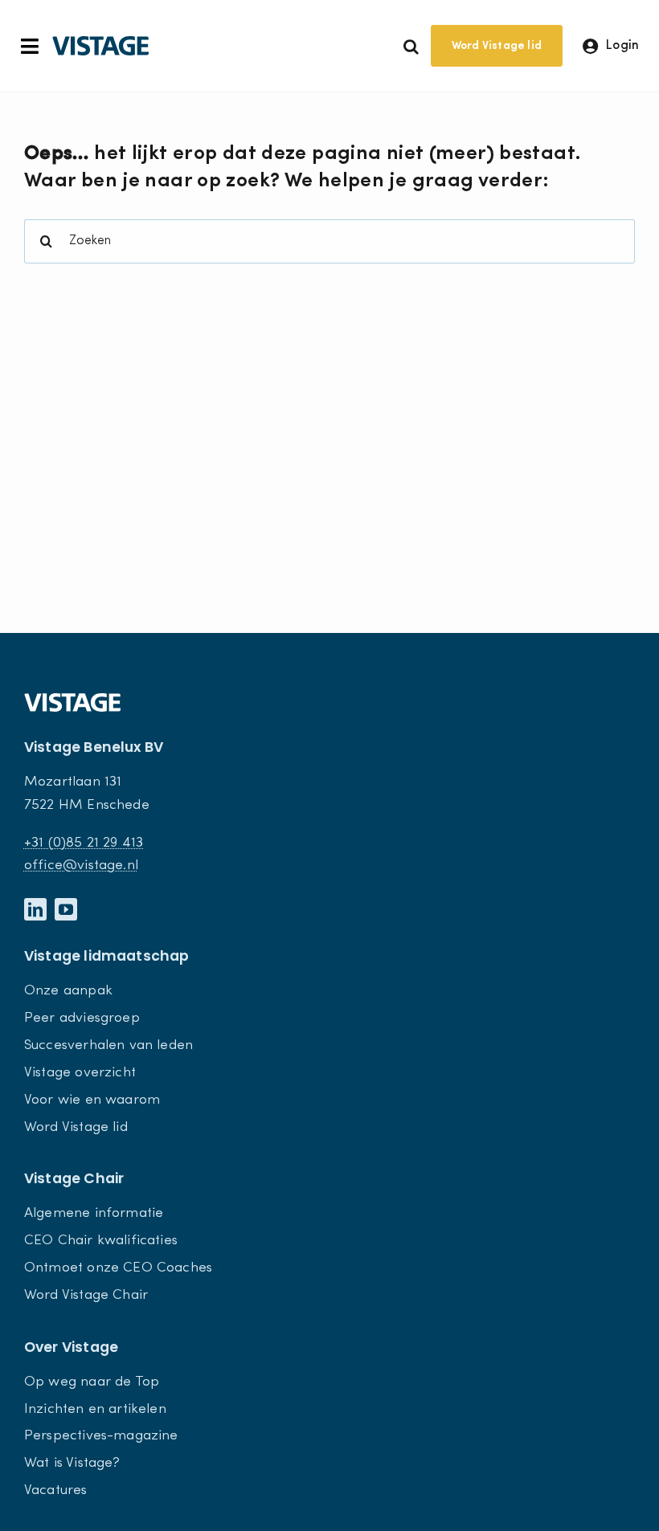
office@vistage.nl (81, 865)
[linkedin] (35, 909)
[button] (411, 45)
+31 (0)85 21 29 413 (83, 843)
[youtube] (66, 909)
